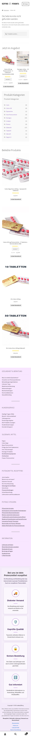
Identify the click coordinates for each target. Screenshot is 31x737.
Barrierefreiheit (15, 723)
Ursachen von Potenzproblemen (11, 380)
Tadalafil (8, 131)
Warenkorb (24, 733)
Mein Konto (5, 734)
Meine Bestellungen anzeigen (10, 547)
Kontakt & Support (7, 427)
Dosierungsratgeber (7, 420)
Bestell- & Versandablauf (9, 416)
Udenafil (8, 134)
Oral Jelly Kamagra (7, 449)
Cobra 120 (9, 108)
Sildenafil (8, 127)
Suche (15, 734)
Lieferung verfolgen (7, 545)
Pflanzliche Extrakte (8, 508)
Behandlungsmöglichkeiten (10, 382)
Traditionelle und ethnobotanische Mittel (14, 517)
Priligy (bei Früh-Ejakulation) (10, 447)
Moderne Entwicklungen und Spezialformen (14, 519)
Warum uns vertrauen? (8, 479)
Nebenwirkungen (7, 388)
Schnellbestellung (7, 492)
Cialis (7, 105)
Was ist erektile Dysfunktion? (10, 377)
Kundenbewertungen (8, 425)
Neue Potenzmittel (7, 445)
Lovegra (8, 121)
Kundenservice (6, 553)
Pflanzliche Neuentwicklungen (10, 512)
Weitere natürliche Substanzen (10, 515)
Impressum (15, 725)
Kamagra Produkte (7, 451)
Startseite (6, 10)
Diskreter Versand (7, 481)
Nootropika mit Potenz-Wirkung (11, 523)
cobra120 (19, 705)
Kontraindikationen (7, 393)
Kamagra (8, 118)
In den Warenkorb (8, 86)
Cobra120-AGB (15, 727)
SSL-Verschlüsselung (7, 483)
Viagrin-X (8, 137)
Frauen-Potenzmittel (8, 458)
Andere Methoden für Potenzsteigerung (13, 525)
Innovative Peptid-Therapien (10, 521)
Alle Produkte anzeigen (8, 422)
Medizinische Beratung (8, 386)
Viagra (3, 441)
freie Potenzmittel (11, 114)
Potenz (8, 124)
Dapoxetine (9, 111)
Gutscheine (5, 488)
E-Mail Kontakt (6, 555)
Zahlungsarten (6, 418)
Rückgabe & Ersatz (7, 549)
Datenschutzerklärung (15, 730)
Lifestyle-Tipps (6, 384)
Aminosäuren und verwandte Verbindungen (14, 510)
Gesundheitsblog (7, 395)
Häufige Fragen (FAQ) (8, 414)
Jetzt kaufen (5, 477)
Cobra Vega (5, 443)
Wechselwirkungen (7, 390)
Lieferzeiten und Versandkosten (11, 494)
